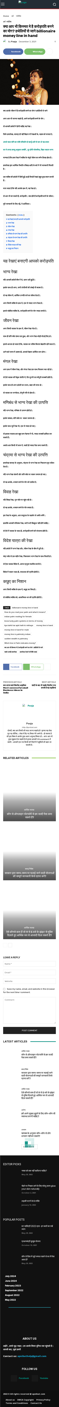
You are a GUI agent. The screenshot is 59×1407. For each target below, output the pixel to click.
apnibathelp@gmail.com (31, 1356)
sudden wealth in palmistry (16, 638)
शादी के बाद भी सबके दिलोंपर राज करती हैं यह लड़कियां (44, 686)
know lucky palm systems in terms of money (23, 621)
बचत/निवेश (29, 869)
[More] (49, 51)
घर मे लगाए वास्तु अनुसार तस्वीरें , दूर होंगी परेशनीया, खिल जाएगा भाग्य (28, 150)
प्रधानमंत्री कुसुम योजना (31, 1241)
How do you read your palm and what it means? (25, 612)
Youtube (44, 1378)
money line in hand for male (16, 630)
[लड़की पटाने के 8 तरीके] (11, 1205)
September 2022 (14, 1290)
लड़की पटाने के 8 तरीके (30, 1201)
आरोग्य (23, 1110)
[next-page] (10, 945)
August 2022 (12, 1295)
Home (6, 16)
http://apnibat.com (29, 727)
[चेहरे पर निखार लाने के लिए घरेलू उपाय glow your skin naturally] (11, 1189)
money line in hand (44, 625)
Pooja (14, 42)
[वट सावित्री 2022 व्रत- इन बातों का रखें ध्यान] (11, 1230)
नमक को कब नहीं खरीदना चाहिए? (34, 1170)
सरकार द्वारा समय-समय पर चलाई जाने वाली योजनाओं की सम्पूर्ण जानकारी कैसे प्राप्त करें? (29, 874)
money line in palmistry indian (17, 634)
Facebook (24, 1378)
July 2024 (10, 1276)
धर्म (12, 16)
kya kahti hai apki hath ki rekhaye (18, 625)
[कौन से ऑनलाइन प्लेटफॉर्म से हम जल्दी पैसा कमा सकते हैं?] (29, 792)
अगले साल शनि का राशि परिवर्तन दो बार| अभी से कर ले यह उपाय (26, 142)
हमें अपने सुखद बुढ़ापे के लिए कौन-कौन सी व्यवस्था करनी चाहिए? (38, 1115)
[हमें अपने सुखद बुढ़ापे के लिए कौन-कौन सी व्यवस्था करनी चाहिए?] (11, 1114)
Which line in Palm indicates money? (20, 643)
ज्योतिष (18, 16)
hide (21, 215)
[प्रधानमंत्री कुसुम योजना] (11, 1245)
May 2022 (10, 1299)
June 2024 (11, 1280)
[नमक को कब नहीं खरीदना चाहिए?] (11, 1174)
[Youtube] (35, 1378)
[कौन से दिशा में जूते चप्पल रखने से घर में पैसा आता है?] (11, 1260)
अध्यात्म (23, 1130)
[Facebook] (14, 1378)
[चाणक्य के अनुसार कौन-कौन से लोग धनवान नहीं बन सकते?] (11, 1133)
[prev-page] (5, 945)
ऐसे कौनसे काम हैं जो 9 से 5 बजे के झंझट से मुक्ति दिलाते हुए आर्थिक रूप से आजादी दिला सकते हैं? (29, 933)
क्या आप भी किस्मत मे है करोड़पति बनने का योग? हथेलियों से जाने (23, 647)
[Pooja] (5, 41)
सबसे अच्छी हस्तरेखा (10, 652)
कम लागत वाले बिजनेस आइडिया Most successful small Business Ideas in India (15, 689)
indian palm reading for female (18, 616)
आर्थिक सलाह (29, 810)
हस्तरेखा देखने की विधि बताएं (28, 652)
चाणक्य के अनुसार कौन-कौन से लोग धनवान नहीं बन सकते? (36, 1135)
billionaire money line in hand (25, 607)
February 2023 (13, 1285)
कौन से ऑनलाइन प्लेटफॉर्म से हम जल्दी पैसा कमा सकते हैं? (29, 815)
